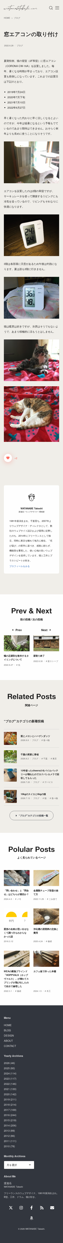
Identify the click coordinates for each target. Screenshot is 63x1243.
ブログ (20, 45)
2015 (7, 1120)
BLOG (7, 1030)
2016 (7, 1115)
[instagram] (21, 1208)
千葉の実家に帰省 (30, 754)
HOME (8, 1025)
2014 (7, 1125)
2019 (7, 1099)
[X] (11, 1208)
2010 (7, 1146)
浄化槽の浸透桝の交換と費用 (45, 930)
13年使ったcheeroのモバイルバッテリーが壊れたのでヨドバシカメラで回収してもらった (40, 774)
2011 (7, 1141)
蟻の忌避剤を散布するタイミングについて (16, 657)
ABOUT (8, 1041)
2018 (7, 1104)
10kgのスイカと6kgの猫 (33, 794)
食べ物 (46, 740)
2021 (7, 1089)
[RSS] (42, 1208)
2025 (7, 1068)
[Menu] (51, 8)
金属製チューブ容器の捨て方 (45, 892)
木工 (49, 990)
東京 (54, 758)
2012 (7, 1136)
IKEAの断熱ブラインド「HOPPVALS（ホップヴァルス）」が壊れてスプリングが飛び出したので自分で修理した (16, 979)
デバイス (48, 782)
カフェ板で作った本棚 (44, 971)
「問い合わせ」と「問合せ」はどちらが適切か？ (16, 892)
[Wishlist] (31, 1218)
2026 (7, 1063)
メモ (19, 898)
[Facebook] (31, 1208)
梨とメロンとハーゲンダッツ (35, 736)
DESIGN (9, 1035)
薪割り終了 (39, 655)
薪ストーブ (53, 661)
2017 (7, 1110)
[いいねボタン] (8, 458)
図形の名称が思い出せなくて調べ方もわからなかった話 (16, 932)
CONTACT (10, 1046)
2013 (7, 1130)
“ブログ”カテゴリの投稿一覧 (33, 815)
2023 (7, 1078)
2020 (7, 1094)
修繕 (50, 941)
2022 (7, 1084)
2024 (7, 1073)
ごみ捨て (53, 898)
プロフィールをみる (19, 566)
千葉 (45, 758)
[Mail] (52, 1208)
